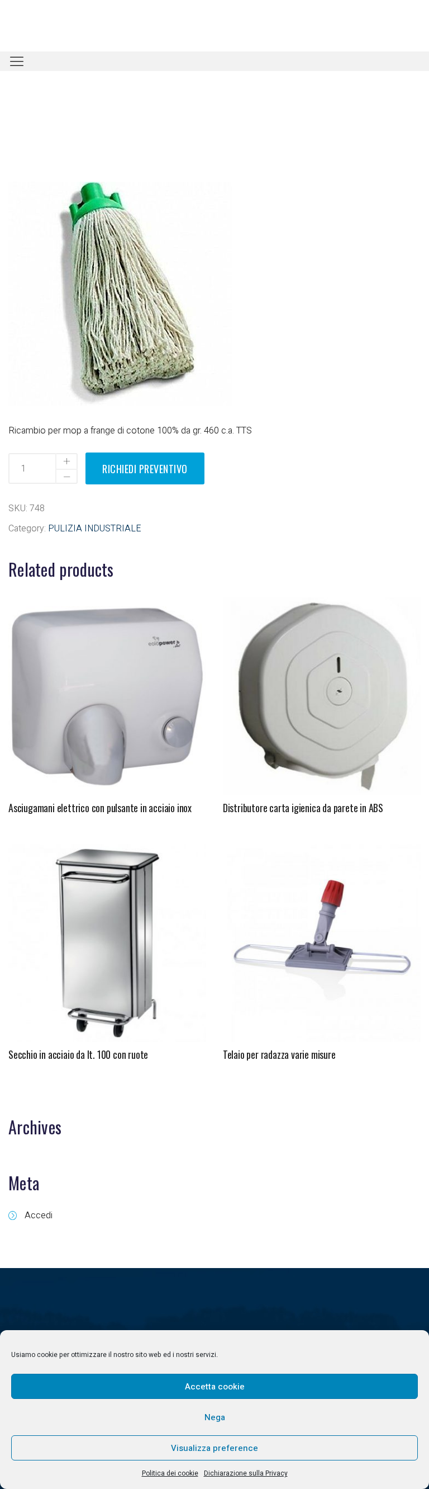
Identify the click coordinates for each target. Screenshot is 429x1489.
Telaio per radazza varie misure (279, 1054)
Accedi (39, 1215)
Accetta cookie (215, 1386)
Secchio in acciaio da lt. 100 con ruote (78, 1054)
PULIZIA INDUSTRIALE (94, 528)
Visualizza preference (214, 1448)
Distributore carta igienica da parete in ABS (303, 807)
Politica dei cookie (170, 1473)
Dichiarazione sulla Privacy (246, 1473)
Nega (214, 1417)
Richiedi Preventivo (145, 468)
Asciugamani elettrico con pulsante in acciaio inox (100, 807)
